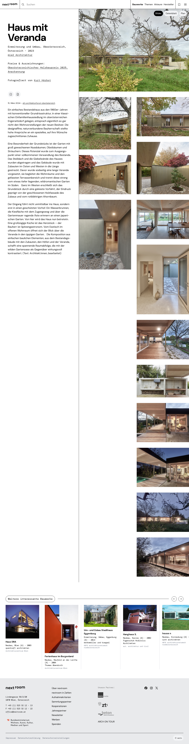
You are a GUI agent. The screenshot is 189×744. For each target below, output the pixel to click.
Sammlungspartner (61, 701)
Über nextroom (59, 688)
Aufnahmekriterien (61, 697)
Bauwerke (137, 4)
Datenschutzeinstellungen (56, 738)
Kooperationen (59, 706)
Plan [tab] (183, 13)
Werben (56, 719)
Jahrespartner (59, 710)
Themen (149, 4)
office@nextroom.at (16, 712)
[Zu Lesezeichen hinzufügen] (11, 94)
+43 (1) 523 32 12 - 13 (20, 705)
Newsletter (57, 715)
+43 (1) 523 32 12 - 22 (20, 708)
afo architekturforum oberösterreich (39, 103)
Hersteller (169, 4)
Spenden (56, 724)
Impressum (11, 738)
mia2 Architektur (20, 55)
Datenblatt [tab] (171, 13)
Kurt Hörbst (42, 80)
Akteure (158, 4)
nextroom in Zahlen (61, 692)
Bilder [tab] (158, 13)
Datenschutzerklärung (29, 738)
